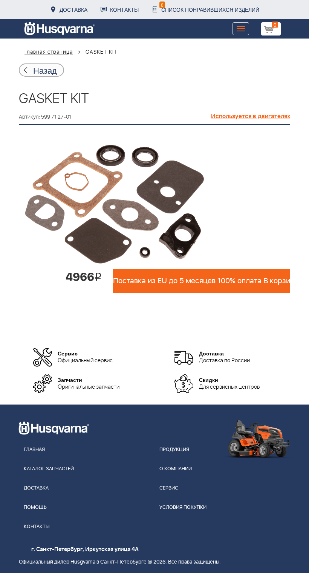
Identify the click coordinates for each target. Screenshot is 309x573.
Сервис (168, 488)
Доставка (73, 9)
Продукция (174, 449)
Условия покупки (183, 507)
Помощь (35, 507)
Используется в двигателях (250, 116)
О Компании (175, 469)
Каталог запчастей (49, 469)
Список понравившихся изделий (210, 7)
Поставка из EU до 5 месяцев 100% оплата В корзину (201, 281)
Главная (34, 449)
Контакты (124, 9)
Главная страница (48, 52)
